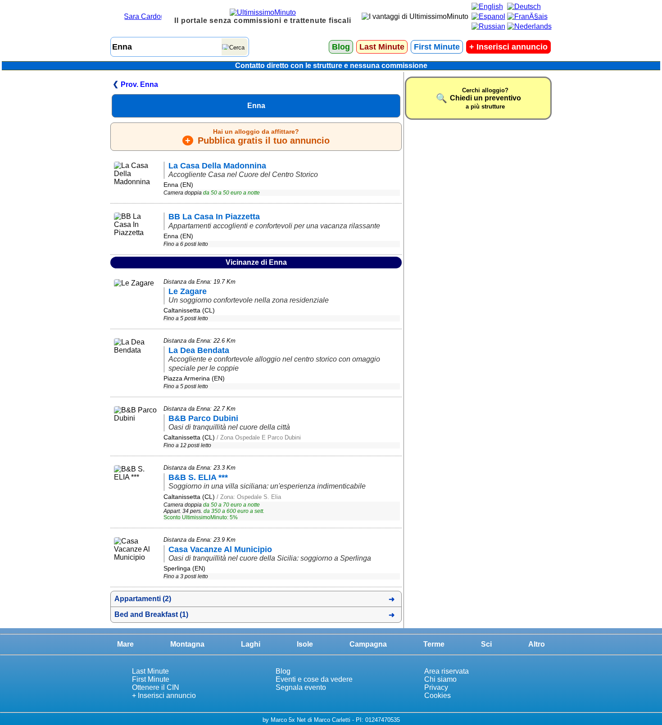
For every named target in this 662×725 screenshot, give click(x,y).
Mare (125, 644)
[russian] (488, 26)
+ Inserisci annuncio (164, 695)
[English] (487, 6)
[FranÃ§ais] (527, 16)
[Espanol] (488, 16)
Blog (341, 46)
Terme (433, 644)
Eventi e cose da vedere (314, 679)
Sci (486, 644)
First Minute (437, 46)
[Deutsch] (524, 6)
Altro (536, 644)
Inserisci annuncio (508, 46)
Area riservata (446, 671)
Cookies (437, 695)
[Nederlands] (529, 26)
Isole (305, 644)
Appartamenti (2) (142, 599)
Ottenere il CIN (155, 687)
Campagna (368, 644)
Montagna (187, 644)
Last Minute (381, 46)
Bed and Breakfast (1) (151, 614)
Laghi (250, 644)
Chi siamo (440, 679)
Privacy (436, 687)
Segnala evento (301, 687)
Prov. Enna (139, 84)
